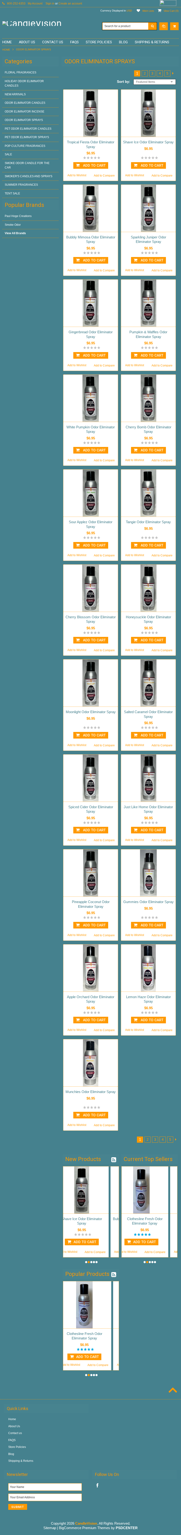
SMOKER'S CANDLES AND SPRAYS (28, 176)
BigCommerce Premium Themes (84, 1528)
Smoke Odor (13, 224)
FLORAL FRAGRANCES (20, 72)
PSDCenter (127, 1528)
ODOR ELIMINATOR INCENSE (24, 111)
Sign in (49, 3)
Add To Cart (94, 165)
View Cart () (171, 10)
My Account (35, 3)
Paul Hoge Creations (18, 216)
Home (6, 49)
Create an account (70, 3)
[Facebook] (97, 1485)
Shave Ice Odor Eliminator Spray (148, 142)
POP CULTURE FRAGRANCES (25, 146)
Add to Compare (104, 175)
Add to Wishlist (76, 175)
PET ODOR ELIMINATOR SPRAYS (27, 137)
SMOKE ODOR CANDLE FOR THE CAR (27, 165)
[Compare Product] (163, 26)
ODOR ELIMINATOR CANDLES (25, 102)
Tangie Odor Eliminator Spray (148, 522)
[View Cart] (174, 26)
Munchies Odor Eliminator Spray (91, 1092)
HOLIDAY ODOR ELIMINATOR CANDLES (24, 84)
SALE (8, 154)
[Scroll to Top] (172, 1390)
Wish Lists (148, 10)
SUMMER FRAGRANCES (21, 184)
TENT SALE (12, 193)
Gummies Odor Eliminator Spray (148, 902)
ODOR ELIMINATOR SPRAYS (24, 120)
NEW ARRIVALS (15, 94)
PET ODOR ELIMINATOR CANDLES (28, 128)
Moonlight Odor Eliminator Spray (91, 712)
